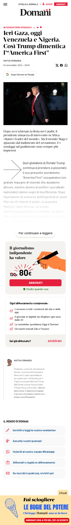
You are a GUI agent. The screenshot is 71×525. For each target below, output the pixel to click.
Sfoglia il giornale (28, 4)
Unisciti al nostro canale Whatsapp (34, 451)
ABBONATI (35, 282)
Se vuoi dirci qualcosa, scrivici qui (33, 473)
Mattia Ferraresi (12, 60)
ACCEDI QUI (55, 341)
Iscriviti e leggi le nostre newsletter (34, 430)
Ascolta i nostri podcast (27, 441)
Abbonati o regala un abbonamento (34, 462)
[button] (56, 65)
